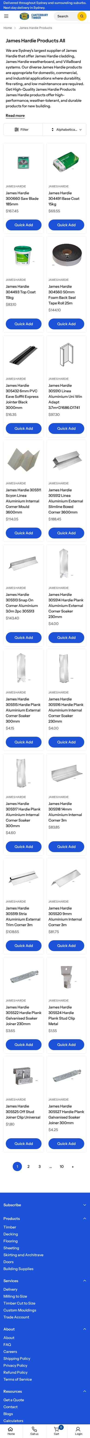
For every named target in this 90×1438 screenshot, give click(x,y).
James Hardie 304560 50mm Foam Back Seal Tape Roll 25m (62, 294)
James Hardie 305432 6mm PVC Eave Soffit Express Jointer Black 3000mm (22, 396)
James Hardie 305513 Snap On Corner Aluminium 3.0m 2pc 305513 (22, 602)
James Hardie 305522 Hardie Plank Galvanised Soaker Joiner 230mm (24, 1015)
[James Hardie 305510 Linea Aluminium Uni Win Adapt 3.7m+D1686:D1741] (66, 355)
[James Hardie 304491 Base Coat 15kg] (66, 163)
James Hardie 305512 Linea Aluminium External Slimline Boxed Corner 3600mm (65, 501)
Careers (10, 1351)
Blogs (8, 1413)
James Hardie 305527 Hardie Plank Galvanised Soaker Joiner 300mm (66, 1114)
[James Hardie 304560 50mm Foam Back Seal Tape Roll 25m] (66, 256)
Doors (8, 1261)
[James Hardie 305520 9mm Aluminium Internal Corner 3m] (66, 878)
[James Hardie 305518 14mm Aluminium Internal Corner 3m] (66, 774)
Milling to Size (15, 1296)
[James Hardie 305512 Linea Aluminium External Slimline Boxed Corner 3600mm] (66, 460)
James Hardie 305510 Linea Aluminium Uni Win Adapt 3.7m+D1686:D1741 (65, 396)
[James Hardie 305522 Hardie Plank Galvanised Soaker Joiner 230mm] (24, 977)
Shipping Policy (16, 1358)
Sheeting (11, 1248)
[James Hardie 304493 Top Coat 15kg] (24, 256)
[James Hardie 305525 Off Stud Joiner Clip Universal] (24, 1076)
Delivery (10, 1289)
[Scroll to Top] (81, 1413)
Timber (9, 1227)
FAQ (7, 1344)
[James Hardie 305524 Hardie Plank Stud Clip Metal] (66, 977)
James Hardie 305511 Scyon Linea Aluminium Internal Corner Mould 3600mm (23, 501)
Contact (10, 1406)
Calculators (13, 1420)
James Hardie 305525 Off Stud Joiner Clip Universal (23, 1111)
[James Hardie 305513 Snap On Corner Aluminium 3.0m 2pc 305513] (24, 564)
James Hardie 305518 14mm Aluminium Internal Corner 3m (65, 812)
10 (62, 1166)
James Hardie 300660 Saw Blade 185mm (22, 198)
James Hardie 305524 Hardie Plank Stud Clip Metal (61, 1015)
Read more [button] (15, 115)
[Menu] (6, 16)
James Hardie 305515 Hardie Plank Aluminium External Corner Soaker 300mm (23, 710)
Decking (10, 1234)
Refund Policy (15, 1372)
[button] (70, 16)
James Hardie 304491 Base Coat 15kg (63, 198)
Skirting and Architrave (23, 1254)
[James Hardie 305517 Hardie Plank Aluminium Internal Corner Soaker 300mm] (24, 774)
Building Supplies (18, 1268)
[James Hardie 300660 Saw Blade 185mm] (24, 163)
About (8, 1337)
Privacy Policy (15, 1365)
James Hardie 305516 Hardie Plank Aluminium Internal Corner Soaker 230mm (66, 710)
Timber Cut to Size (19, 1303)
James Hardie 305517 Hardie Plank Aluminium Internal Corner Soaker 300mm (23, 814)
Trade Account (16, 1317)
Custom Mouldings (19, 1310)
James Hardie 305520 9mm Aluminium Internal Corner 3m (65, 916)
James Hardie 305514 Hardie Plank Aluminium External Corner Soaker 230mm (66, 605)
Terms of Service (17, 1379)
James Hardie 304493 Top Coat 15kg (21, 292)
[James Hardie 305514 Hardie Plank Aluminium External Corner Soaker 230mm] (66, 564)
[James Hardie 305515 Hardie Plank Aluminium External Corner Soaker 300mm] (24, 669)
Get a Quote (13, 1400)
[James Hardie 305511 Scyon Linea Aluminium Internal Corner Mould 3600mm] (24, 460)
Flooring (10, 1241)
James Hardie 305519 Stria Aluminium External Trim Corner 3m (23, 916)
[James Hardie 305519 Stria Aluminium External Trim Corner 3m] (24, 878)
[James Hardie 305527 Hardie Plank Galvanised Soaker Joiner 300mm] (66, 1076)
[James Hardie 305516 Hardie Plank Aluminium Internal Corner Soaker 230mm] (66, 669)
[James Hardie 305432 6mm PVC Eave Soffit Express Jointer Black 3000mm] (24, 355)
